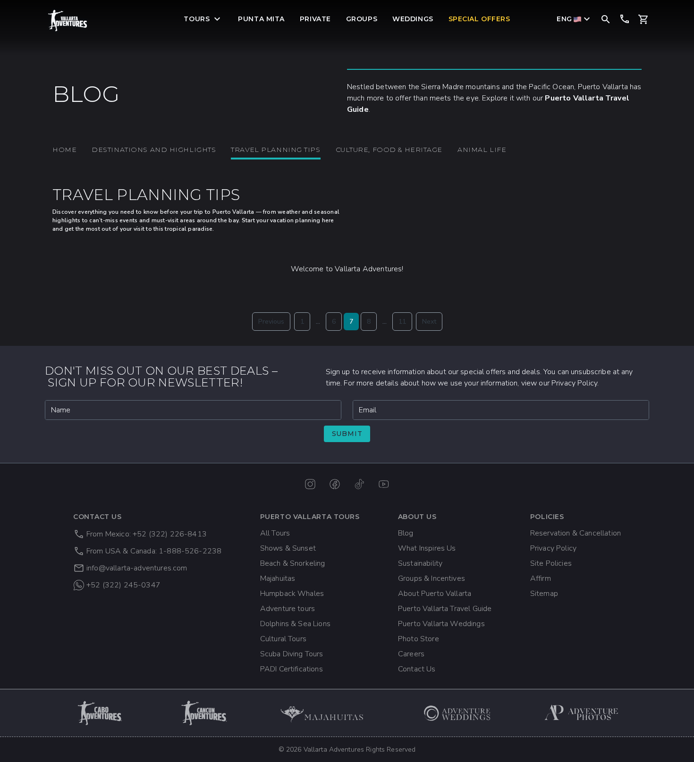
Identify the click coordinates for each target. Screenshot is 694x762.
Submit (347, 433)
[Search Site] (605, 19)
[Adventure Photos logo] (581, 713)
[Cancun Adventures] (204, 713)
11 (402, 321)
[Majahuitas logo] (326, 713)
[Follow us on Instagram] (310, 484)
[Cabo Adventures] (100, 713)
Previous (271, 321)
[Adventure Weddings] (457, 713)
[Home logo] (67, 20)
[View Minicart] (643, 19)
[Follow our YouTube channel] (383, 484)
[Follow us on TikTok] (359, 484)
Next (429, 321)
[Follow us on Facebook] (334, 484)
